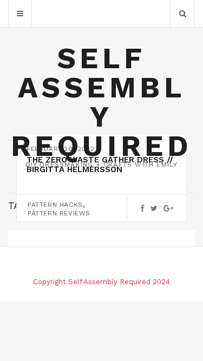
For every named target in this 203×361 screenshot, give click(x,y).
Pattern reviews (59, 213)
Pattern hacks (55, 204)
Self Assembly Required (101, 102)
